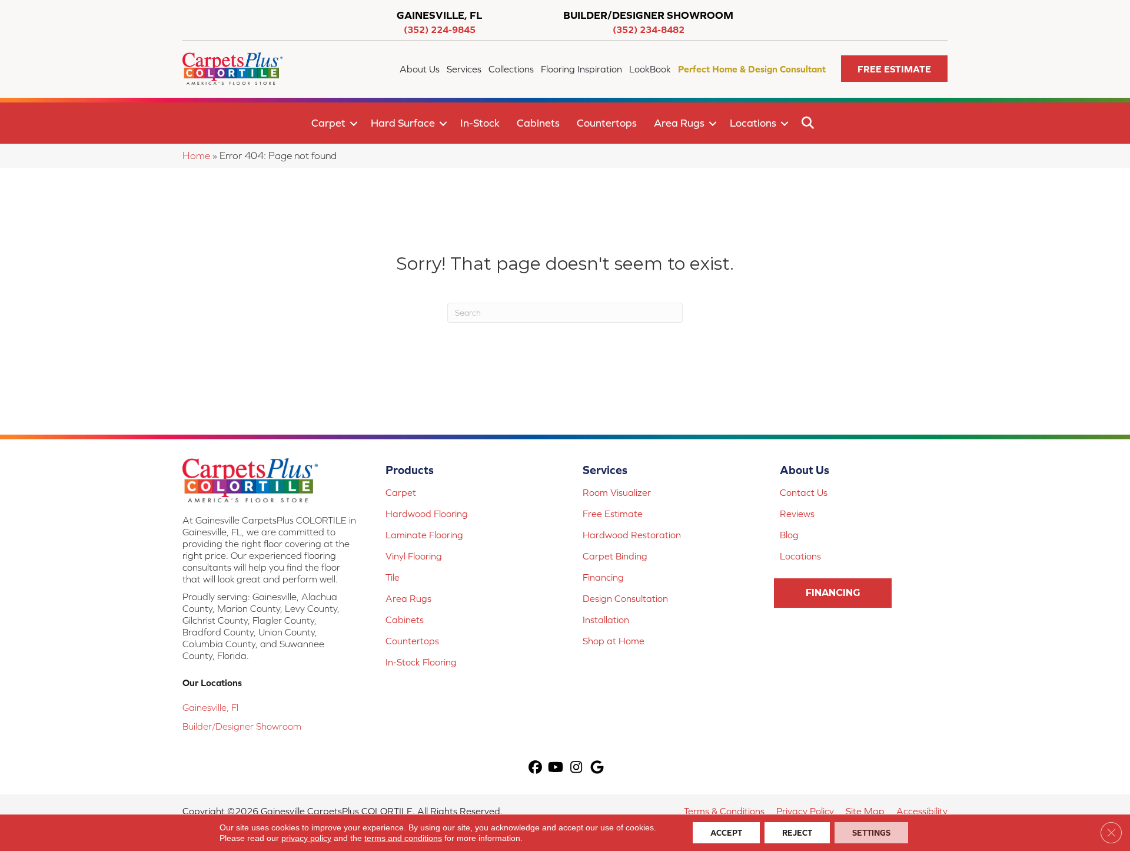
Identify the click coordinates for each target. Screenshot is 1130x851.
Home (196, 155)
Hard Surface (403, 123)
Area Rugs (679, 123)
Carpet (328, 123)
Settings (871, 832)
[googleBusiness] (597, 768)
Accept (726, 832)
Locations (753, 123)
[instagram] (576, 768)
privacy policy (306, 838)
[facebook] (535, 768)
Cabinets (538, 123)
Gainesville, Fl (210, 707)
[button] (894, 68)
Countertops (607, 123)
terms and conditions (403, 838)
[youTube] (555, 768)
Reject (797, 832)
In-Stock (480, 123)
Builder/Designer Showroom (241, 726)
